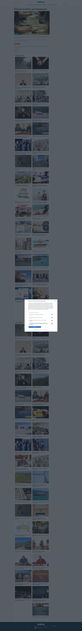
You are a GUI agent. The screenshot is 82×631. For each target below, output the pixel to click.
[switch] (51, 314)
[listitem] (41, 312)
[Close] (56, 301)
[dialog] (41, 315)
